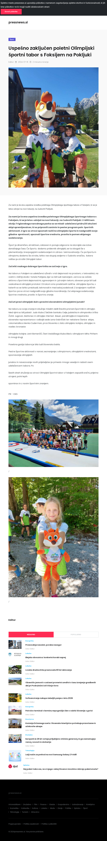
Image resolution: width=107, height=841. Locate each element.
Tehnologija (29, 750)
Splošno (26, 765)
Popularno (76, 635)
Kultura (35, 808)
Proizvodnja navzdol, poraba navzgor (43, 644)
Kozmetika (14, 808)
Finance (43, 804)
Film (35, 804)
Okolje (60, 808)
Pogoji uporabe (14, 824)
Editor (11, 62)
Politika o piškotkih (49, 824)
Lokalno (28, 653)
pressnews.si (14, 793)
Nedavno (31, 635)
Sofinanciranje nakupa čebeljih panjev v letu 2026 (49, 698)
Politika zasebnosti (31, 824)
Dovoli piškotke (11, 12)
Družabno (29, 735)
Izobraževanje (77, 804)
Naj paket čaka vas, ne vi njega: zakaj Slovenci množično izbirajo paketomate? (60, 769)
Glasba (52, 804)
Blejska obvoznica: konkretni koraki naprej (45, 657)
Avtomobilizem (14, 804)
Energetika (29, 641)
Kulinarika (25, 808)
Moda (52, 808)
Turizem (25, 812)
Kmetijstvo (29, 719)
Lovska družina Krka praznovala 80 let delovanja (48, 670)
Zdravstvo (35, 812)
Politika (68, 808)
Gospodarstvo (63, 804)
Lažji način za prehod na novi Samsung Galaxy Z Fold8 (51, 754)
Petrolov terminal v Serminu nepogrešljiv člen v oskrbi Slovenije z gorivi (59, 710)
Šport (12, 39)
